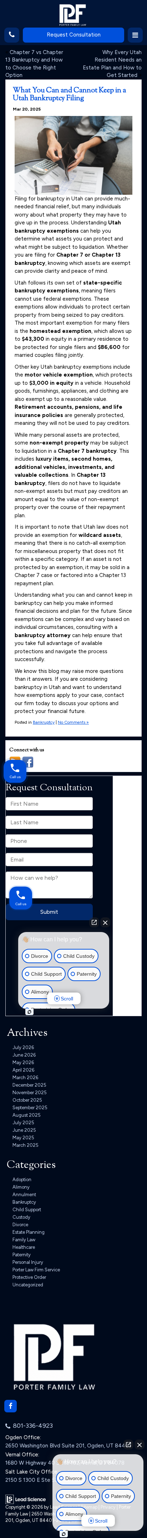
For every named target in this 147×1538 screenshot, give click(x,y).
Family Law (23, 1239)
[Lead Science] (25, 1499)
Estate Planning (28, 1232)
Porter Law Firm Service (36, 1269)
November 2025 (29, 1092)
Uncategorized (27, 1284)
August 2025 (26, 1115)
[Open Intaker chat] (64, 1534)
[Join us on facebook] (28, 762)
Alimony (21, 1187)
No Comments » (73, 722)
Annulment (24, 1194)
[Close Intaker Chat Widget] (140, 1445)
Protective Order (29, 1277)
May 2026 (23, 1062)
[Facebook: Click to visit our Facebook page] (10, 1406)
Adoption (21, 1179)
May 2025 (23, 1137)
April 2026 (23, 1070)
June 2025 (24, 1130)
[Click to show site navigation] (135, 35)
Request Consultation (74, 34)
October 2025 (27, 1100)
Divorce (20, 1224)
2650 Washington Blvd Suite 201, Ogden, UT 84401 (68, 1445)
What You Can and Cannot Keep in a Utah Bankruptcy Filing (69, 95)
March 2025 (25, 1145)
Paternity (21, 1254)
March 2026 (25, 1077)
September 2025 (29, 1107)
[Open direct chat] (128, 1445)
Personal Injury (27, 1262)
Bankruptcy (44, 722)
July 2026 (23, 1047)
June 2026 (24, 1055)
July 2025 (23, 1122)
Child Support (26, 1209)
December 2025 (29, 1085)
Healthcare (23, 1247)
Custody (21, 1217)
